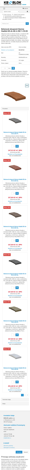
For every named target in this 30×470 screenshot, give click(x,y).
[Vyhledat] (27, 23)
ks (9, 68)
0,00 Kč (26, 8)
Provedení (5, 108)
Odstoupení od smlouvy (9, 447)
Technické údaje (6, 399)
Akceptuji (19, 452)
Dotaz (3, 403)
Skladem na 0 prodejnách (7, 50)
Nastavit (26, 452)
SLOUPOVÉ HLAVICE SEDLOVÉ (13, 16)
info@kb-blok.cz (7, 438)
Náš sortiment (7, 14)
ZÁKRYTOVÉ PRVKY (19, 14)
